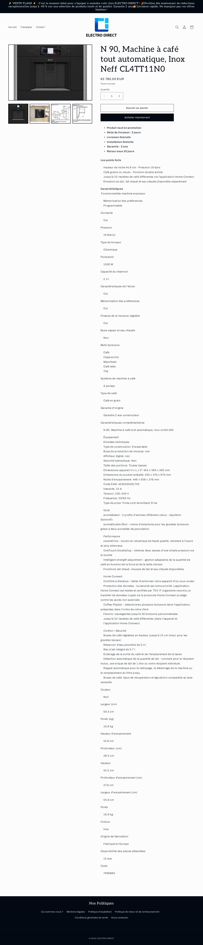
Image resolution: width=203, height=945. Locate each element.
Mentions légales (76, 912)
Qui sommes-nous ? (52, 912)
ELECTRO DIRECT (105, 938)
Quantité (105, 89)
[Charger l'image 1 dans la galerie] (18, 114)
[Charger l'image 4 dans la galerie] (82, 114)
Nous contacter (119, 917)
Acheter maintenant (137, 117)
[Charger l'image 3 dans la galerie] (61, 114)
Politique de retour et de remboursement (137, 912)
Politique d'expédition (100, 912)
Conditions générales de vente (91, 917)
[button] (177, 27)
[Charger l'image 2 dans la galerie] (39, 114)
